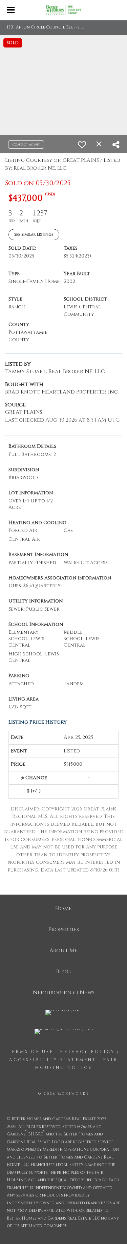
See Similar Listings (34, 234)
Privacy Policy (87, 1051)
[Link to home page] (63, 10)
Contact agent (26, 144)
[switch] (81, 144)
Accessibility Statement (53, 1060)
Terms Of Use (31, 1051)
